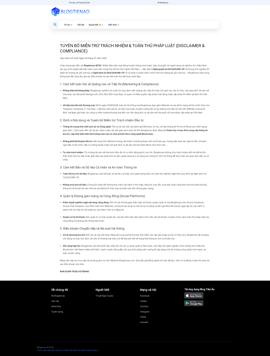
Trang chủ (64, 41)
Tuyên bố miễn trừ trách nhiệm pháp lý (81, 350)
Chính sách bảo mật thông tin (50, 350)
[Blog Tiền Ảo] (77, 11)
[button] (55, 25)
